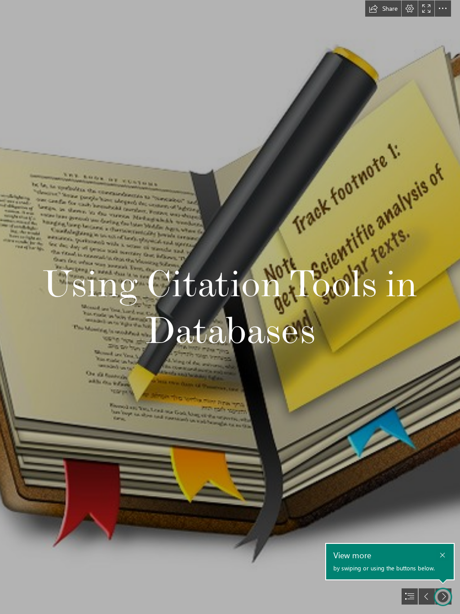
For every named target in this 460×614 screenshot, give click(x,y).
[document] (230, 307)
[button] (383, 8)
